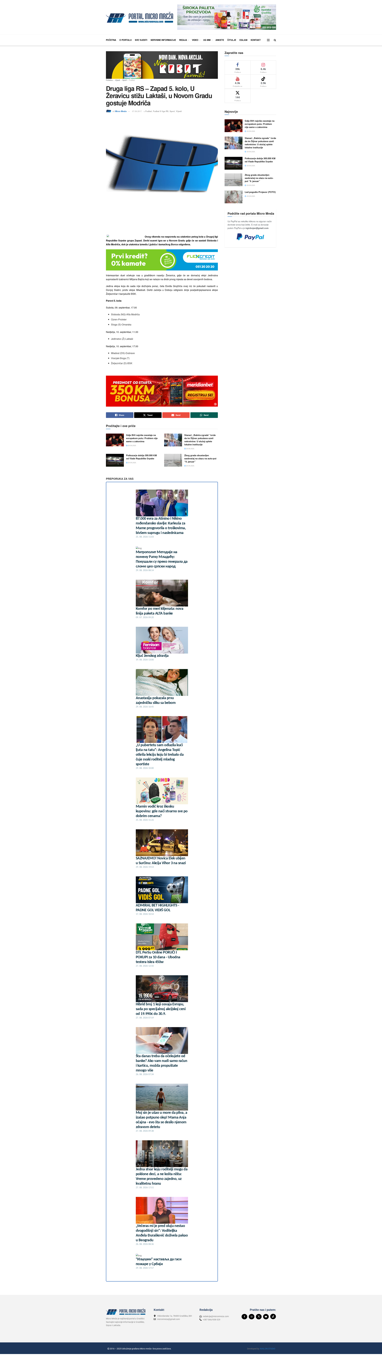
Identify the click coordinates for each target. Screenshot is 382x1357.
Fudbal (132, 80)
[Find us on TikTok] (273, 1316)
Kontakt (256, 39)
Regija (183, 39)
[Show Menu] (268, 40)
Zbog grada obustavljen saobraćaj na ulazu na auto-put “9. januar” (200, 458)
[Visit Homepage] (139, 17)
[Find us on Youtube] (266, 1316)
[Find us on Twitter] (259, 1316)
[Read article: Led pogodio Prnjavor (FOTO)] (233, 196)
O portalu (125, 39)
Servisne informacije (163, 39)
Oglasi (243, 39)
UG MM (207, 39)
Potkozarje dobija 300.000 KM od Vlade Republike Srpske (141, 457)
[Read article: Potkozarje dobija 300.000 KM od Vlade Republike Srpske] (115, 460)
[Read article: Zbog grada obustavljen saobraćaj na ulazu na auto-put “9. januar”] (173, 460)
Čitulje (231, 39)
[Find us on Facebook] (244, 1316)
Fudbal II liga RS (160, 111)
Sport (124, 80)
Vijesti (117, 80)
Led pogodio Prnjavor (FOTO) (260, 192)
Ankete (219, 39)
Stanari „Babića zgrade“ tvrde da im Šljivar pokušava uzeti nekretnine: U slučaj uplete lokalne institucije (200, 439)
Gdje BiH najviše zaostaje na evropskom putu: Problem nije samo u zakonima (142, 438)
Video (195, 39)
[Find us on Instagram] (251, 1316)
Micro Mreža (121, 111)
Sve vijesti (141, 39)
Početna (111, 39)
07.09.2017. (137, 111)
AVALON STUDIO (267, 1348)
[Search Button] (275, 40)
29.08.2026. (131, 445)
